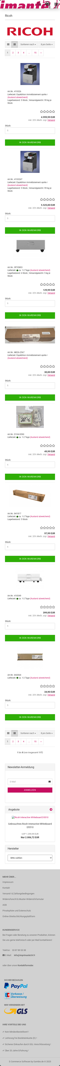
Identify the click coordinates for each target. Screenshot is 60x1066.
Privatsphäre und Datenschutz (16, 910)
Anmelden (30, 790)
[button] (8, 44)
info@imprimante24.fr (24, 955)
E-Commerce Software (19, 1061)
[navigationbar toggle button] (56, 4)
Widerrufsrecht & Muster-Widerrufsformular (23, 899)
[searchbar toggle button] (39, 4)
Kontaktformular (25, 965)
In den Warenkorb (30, 142)
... (29, 52)
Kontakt (6, 888)
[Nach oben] (51, 1061)
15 (35, 52)
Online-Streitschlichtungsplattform (18, 916)
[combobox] (28, 44)
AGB (4, 905)
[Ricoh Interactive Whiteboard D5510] (30, 817)
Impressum (7, 882)
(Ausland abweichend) (18, 97)
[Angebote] (51, 810)
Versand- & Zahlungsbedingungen (18, 893)
